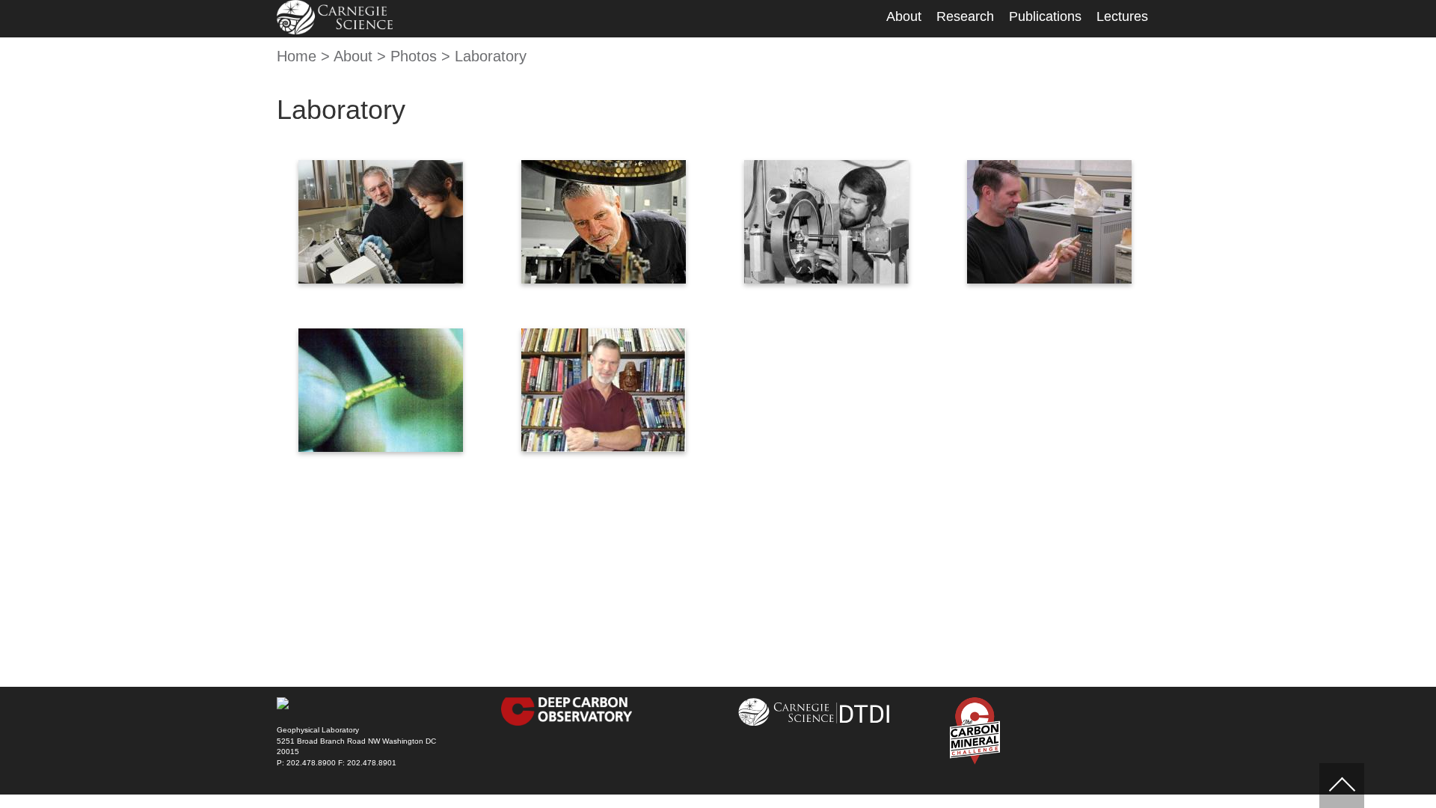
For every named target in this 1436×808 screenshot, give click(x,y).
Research (965, 16)
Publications (1045, 16)
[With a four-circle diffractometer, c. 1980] (826, 222)
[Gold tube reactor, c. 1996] (381, 390)
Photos (413, 56)
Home (296, 56)
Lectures (1122, 16)
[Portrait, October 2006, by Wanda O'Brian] (604, 390)
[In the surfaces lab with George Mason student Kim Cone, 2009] (381, 222)
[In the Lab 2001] (1049, 222)
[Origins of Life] (604, 222)
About (903, 16)
